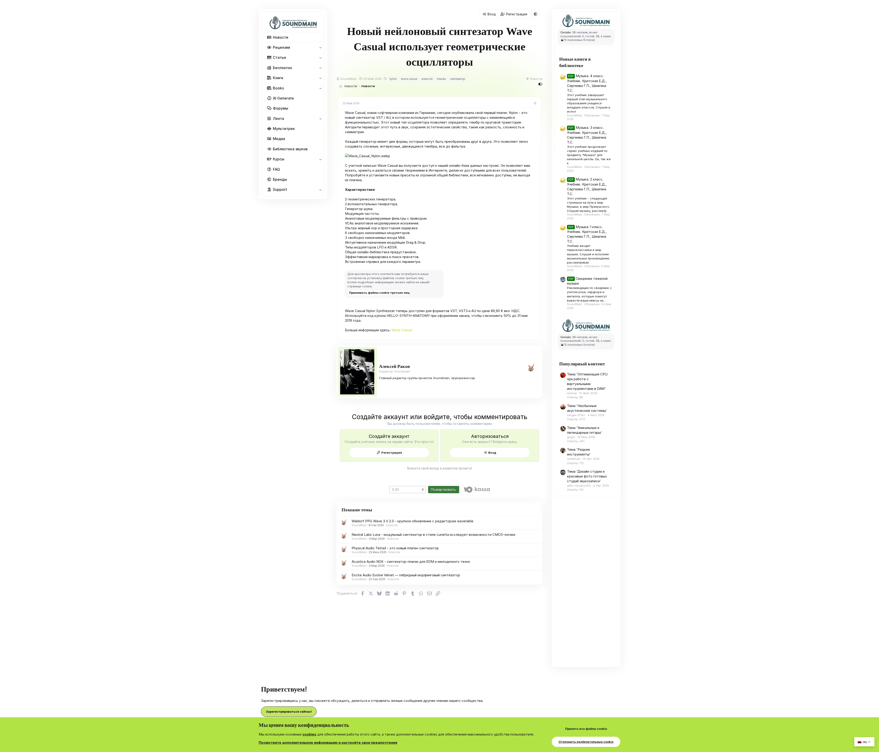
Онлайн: (565, 32)
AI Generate (283, 98)
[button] (320, 47)
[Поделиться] (535, 103)
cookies (309, 734)
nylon (393, 79)
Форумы (280, 108)
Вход (492, 452)
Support (280, 189)
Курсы (278, 159)
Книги (278, 77)
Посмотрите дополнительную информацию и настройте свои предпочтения (328, 742)
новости (427, 79)
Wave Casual (401, 330)
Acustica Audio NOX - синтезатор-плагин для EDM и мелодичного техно (411, 561)
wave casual (409, 79)
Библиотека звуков (290, 149)
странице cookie (359, 286)
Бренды (280, 179)
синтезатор (457, 79)
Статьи (279, 57)
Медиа (279, 138)
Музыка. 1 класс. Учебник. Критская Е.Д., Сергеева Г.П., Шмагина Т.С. (587, 234)
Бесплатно (282, 67)
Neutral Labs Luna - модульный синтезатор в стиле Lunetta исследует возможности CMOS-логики (433, 534)
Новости (280, 37)
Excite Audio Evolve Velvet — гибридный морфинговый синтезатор (406, 575)
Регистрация (391, 452)
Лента (278, 118)
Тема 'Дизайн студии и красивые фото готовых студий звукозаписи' (587, 476)
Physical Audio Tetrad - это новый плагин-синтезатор (395, 548)
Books (278, 88)
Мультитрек (284, 128)
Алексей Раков (394, 366)
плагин (441, 79)
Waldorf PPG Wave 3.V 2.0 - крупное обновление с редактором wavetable (412, 521)
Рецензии (281, 47)
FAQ (276, 169)
